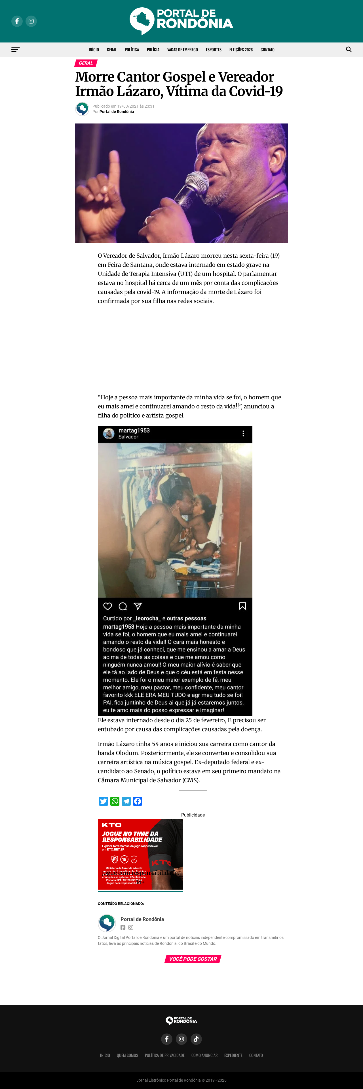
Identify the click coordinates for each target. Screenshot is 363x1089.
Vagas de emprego (182, 49)
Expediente (233, 1055)
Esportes (213, 49)
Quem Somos (127, 1055)
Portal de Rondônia (117, 111)
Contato (268, 49)
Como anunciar (204, 1055)
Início (94, 49)
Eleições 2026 (241, 49)
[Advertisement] (193, 351)
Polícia (153, 49)
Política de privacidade (165, 1055)
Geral (112, 49)
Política (132, 49)
